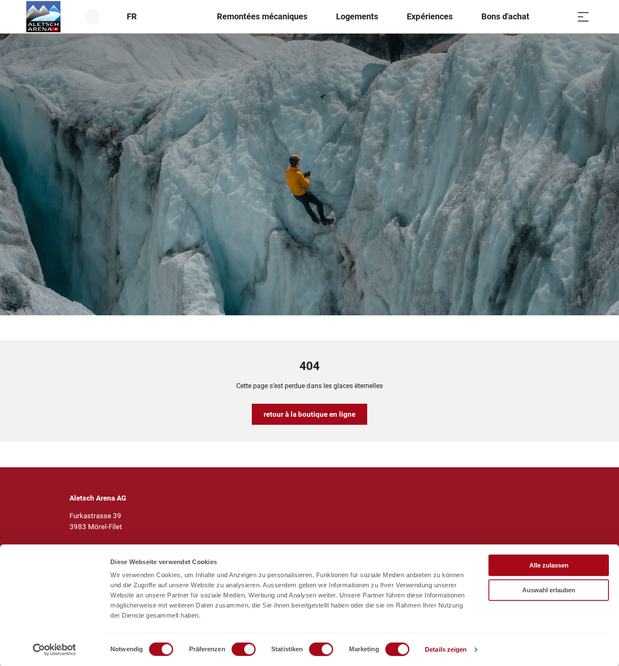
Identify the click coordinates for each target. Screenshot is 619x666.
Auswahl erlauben (548, 590)
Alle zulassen (548, 565)
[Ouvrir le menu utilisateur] (97, 16)
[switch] (244, 649)
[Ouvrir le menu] (583, 16)
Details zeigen (446, 649)
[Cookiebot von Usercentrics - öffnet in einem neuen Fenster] (54, 649)
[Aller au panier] (562, 16)
